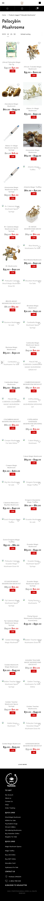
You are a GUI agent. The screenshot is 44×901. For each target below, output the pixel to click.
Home (4, 15)
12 (8, 34)
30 (15, 34)
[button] (11, 47)
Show (4, 34)
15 (11, 34)
